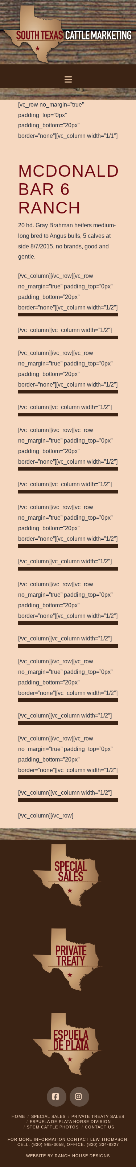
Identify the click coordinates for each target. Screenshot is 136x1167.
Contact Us (99, 1127)
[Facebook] (56, 1097)
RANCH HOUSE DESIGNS (82, 1156)
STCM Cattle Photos (53, 1127)
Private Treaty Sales (97, 1116)
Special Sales (48, 1116)
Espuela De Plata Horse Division (70, 1121)
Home (18, 1116)
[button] (68, 80)
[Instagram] (79, 1097)
